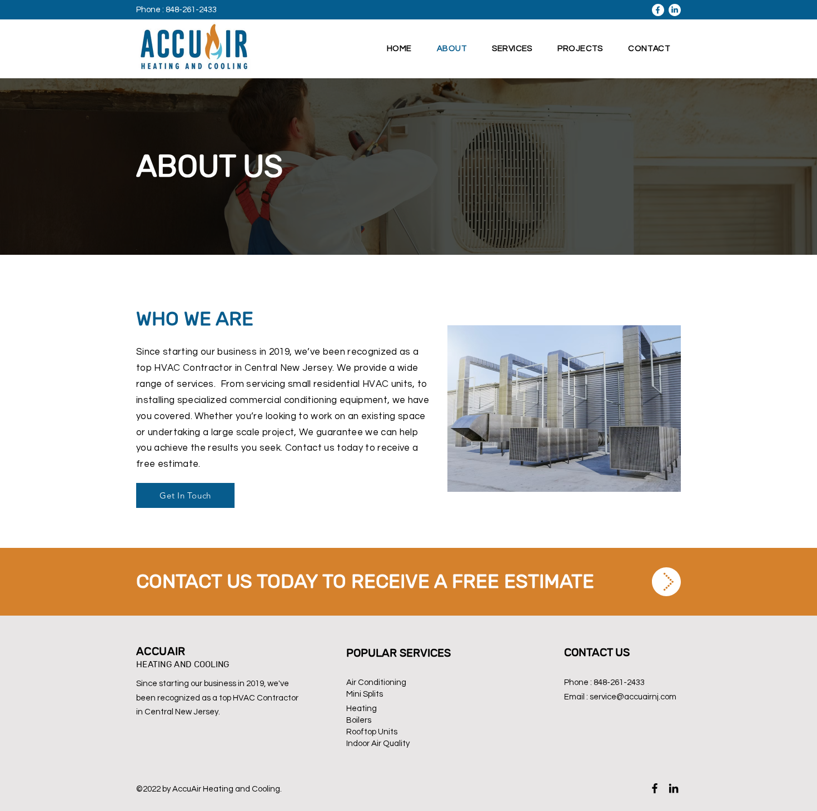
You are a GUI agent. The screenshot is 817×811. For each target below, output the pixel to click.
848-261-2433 (619, 682)
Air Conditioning (376, 682)
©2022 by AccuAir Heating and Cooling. (209, 789)
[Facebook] (654, 788)
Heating (361, 708)
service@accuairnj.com (633, 697)
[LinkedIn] (673, 788)
